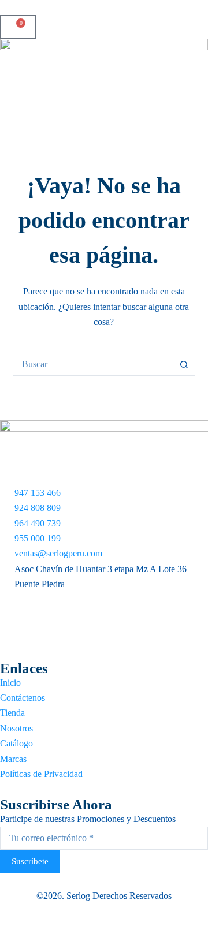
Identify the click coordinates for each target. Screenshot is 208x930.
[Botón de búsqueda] (184, 364)
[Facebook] (104, 599)
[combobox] (93, 364)
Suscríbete (30, 861)
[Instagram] (104, 626)
